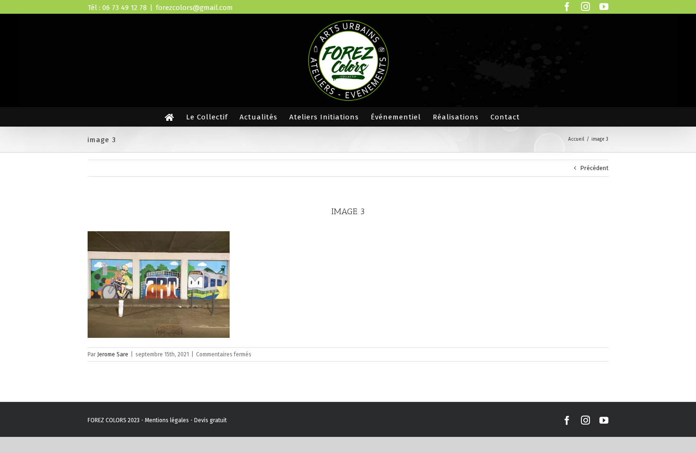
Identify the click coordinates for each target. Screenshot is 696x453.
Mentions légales (167, 420)
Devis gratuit (210, 420)
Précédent (594, 168)
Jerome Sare (112, 354)
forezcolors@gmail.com (194, 7)
